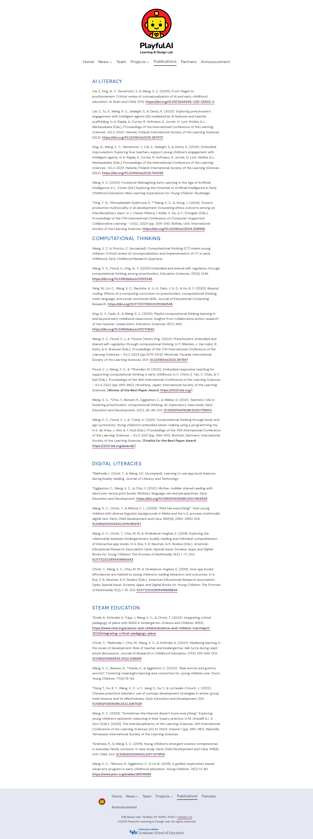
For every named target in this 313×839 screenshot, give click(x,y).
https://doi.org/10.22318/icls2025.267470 (132, 137)
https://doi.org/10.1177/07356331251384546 (140, 304)
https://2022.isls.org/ (175, 390)
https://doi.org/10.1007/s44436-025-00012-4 (180, 102)
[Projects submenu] (148, 62)
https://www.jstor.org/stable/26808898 (121, 774)
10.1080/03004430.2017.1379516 (140, 754)
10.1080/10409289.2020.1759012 (187, 410)
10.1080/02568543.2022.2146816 (116, 658)
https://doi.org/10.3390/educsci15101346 (122, 279)
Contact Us (184, 817)
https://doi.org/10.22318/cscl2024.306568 (174, 229)
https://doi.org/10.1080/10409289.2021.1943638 (171, 498)
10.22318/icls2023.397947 (169, 360)
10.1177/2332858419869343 (112, 559)
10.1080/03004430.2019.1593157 (116, 524)
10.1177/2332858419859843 (157, 590)
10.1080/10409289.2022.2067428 (117, 704)
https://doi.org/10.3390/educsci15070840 (123, 329)
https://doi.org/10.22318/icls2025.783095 (132, 173)
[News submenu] (111, 62)
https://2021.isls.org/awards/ (113, 446)
